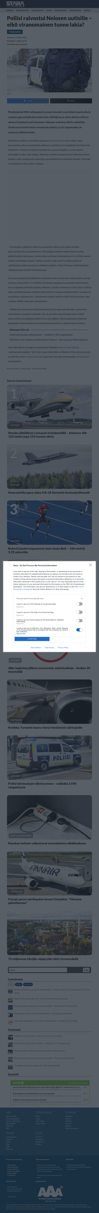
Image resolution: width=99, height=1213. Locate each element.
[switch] (79, 604)
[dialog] (49, 606)
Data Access (49, 648)
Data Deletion (36, 648)
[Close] (91, 565)
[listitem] (49, 598)
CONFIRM (32, 639)
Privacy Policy (63, 648)
